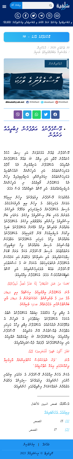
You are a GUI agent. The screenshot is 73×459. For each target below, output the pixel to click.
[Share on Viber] (18, 114)
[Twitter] (33, 16)
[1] (10, 283)
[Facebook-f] (26, 16)
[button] (4, 6)
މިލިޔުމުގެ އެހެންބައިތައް (56, 412)
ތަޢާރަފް (45, 444)
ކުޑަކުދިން (41, 48)
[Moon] (18, 16)
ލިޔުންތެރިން (29, 444)
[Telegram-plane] (41, 16)
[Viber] (49, 16)
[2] (31, 351)
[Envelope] (57, 16)
